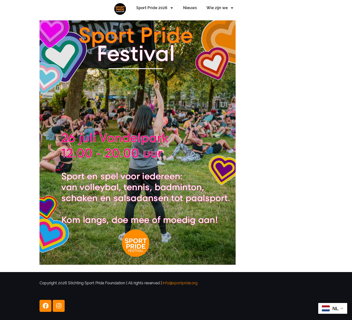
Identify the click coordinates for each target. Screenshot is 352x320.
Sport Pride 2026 (151, 8)
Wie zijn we (217, 8)
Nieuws (190, 8)
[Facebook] (45, 306)
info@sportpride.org (180, 283)
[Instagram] (59, 306)
